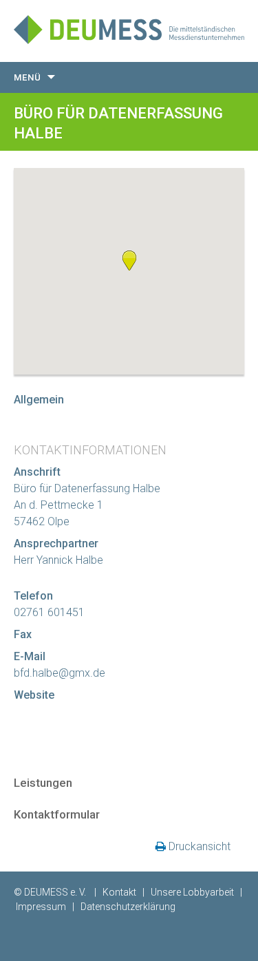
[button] (129, 260)
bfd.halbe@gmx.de (59, 672)
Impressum (41, 906)
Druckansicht (199, 846)
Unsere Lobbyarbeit (192, 892)
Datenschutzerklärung (127, 906)
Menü (27, 77)
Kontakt (119, 892)
